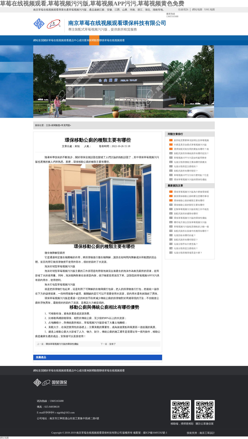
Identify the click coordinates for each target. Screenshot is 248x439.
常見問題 (65, 125)
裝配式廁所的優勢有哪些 (186, 213)
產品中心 (74, 40)
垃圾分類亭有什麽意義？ (186, 244)
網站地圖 (197, 9)
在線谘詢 (183, 9)
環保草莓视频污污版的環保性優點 (62, 344)
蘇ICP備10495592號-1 (155, 432)
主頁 (48, 125)
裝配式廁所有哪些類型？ (186, 239)
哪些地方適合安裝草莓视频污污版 (190, 222)
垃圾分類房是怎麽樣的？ (186, 248)
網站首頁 (38, 40)
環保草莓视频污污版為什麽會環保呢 (191, 192)
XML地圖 (209, 9)
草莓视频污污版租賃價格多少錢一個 (191, 226)
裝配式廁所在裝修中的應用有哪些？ (191, 231)
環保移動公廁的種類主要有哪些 (189, 200)
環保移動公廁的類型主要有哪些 (189, 205)
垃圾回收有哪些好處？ (185, 235)
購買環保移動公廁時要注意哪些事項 (191, 196)
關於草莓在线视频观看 (56, 40)
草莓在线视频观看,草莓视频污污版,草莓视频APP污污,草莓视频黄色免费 (92, 3)
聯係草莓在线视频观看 (112, 40)
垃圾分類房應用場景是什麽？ (188, 253)
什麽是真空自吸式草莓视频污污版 (190, 144)
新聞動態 (94, 40)
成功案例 (84, 40)
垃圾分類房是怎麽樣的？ (186, 166)
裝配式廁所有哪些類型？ (186, 171)
